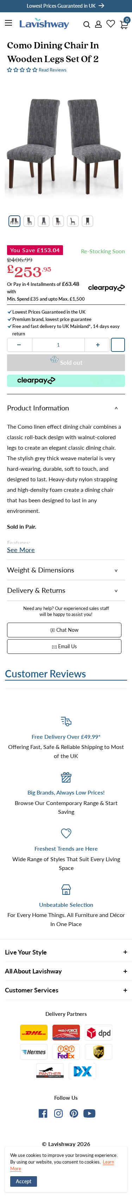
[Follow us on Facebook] (43, 1115)
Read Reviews (53, 70)
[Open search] (86, 24)
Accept (23, 1181)
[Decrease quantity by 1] (19, 344)
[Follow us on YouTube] (89, 1113)
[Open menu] (9, 24)
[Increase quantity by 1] (98, 344)
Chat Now (66, 630)
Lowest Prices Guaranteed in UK (61, 6)
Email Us (67, 646)
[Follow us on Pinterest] (74, 1115)
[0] (122, 23)
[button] (23, 69)
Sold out (71, 362)
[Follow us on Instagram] (58, 1115)
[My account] (96, 24)
